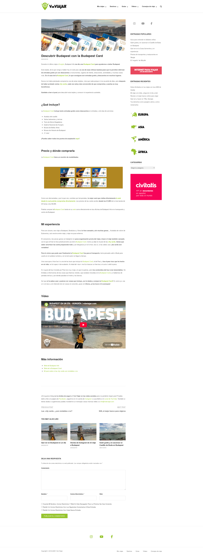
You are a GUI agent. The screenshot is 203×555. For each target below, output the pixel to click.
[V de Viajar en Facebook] (152, 23)
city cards (63, 84)
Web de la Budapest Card (53, 368)
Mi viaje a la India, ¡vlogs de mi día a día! (144, 93)
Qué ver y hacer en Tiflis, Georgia (141, 99)
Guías (124, 6)
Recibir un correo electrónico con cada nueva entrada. (62, 510)
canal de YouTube (111, 399)
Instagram (88, 399)
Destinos (113, 6)
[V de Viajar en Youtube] (143, 23)
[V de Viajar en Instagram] (134, 23)
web (74, 209)
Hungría (61, 64)
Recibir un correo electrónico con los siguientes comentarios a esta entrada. (69, 507)
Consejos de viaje (148, 6)
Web (101, 494)
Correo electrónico (77, 494)
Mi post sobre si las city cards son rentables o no (61, 371)
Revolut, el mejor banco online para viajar (144, 96)
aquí (77, 138)
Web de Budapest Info (51, 365)
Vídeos (134, 6)
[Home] (54, 6)
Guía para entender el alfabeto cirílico (143, 40)
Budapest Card (89, 64)
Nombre (44, 494)
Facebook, (62, 399)
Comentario (45, 468)
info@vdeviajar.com (107, 401)
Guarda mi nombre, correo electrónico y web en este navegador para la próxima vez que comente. (77, 504)
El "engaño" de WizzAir (138, 60)
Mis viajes (100, 6)
